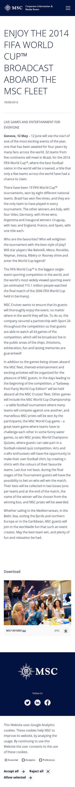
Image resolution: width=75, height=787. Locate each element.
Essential (13, 760)
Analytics (30, 760)
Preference (49, 760)
